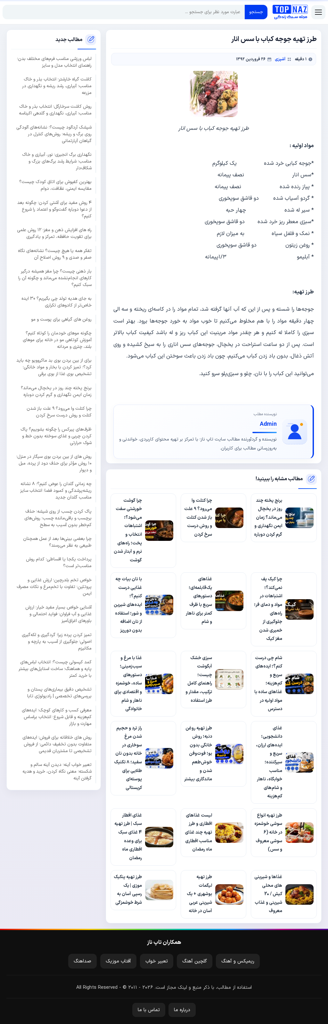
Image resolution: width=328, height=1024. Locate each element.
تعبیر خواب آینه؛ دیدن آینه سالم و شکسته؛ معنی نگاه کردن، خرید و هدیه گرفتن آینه (57, 771)
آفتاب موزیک (118, 961)
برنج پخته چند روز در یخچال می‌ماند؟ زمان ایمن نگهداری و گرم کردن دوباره (56, 391)
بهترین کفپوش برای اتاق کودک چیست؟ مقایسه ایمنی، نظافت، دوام (55, 185)
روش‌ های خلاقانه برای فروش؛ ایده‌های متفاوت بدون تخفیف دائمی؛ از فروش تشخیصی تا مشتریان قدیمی (57, 744)
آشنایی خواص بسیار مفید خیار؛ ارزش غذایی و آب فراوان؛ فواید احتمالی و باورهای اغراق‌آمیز (58, 614)
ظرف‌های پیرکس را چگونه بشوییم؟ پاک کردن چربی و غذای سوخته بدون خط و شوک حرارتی (56, 436)
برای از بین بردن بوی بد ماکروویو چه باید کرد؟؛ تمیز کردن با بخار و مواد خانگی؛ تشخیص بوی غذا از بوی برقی (54, 367)
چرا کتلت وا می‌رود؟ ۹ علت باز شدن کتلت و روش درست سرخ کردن (59, 412)
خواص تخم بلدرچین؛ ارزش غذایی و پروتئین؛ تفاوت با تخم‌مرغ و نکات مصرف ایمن (54, 587)
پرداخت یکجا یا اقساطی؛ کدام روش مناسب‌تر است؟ (59, 562)
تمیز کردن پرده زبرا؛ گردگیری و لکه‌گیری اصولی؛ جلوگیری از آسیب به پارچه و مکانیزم (57, 642)
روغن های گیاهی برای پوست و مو (61, 319)
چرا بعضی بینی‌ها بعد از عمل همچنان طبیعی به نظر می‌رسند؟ (57, 542)
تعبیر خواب (156, 961)
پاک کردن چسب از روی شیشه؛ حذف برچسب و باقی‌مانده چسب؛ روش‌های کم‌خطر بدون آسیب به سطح (58, 518)
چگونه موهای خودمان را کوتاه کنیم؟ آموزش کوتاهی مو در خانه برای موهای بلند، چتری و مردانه (57, 340)
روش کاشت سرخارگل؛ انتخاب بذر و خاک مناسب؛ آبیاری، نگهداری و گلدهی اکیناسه (55, 110)
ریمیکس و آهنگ (237, 961)
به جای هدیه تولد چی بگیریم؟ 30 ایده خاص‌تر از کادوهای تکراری (56, 302)
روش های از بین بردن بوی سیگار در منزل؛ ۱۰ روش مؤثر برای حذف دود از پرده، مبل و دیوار (54, 463)
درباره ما (182, 1010)
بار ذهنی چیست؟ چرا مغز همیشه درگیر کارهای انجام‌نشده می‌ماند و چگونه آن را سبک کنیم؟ (55, 278)
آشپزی (280, 59)
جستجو (256, 12)
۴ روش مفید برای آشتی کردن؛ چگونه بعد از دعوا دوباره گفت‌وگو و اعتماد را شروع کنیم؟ (54, 209)
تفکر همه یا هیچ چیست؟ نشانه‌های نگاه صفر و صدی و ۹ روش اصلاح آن (55, 254)
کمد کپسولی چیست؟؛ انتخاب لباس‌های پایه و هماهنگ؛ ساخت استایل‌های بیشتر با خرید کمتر (55, 669)
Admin (268, 424)
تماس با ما (149, 1010)
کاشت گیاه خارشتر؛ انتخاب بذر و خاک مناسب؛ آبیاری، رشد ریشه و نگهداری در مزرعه (57, 86)
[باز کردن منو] (318, 12)
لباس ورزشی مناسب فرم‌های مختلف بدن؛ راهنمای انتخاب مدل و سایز (54, 62)
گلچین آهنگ (194, 961)
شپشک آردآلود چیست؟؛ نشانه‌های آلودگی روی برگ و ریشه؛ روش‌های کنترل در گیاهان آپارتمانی (54, 134)
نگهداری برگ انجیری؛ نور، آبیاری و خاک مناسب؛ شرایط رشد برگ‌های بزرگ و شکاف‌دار (57, 161)
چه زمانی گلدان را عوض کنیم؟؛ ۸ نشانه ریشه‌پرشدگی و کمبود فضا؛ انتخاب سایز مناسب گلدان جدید (56, 491)
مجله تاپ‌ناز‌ (290, 12)
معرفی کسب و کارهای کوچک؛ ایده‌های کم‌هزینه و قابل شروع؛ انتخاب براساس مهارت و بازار (57, 717)
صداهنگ (82, 961)
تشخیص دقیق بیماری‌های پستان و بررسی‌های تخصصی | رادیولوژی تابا (59, 693)
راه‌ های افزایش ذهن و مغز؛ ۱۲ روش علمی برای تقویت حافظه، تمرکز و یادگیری (54, 233)
